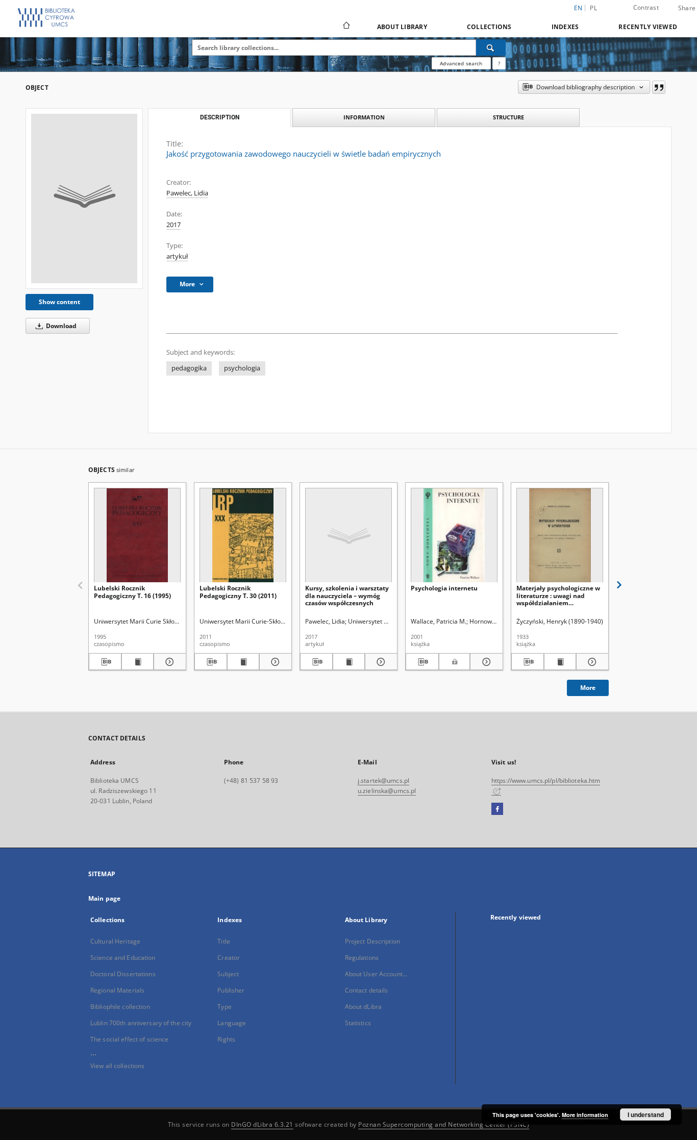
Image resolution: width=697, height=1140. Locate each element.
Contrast (646, 7)
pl (593, 8)
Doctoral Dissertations (123, 974)
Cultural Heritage (115, 941)
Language (231, 1023)
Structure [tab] (508, 117)
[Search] (491, 47)
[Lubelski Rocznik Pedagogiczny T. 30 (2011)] (243, 535)
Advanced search (461, 63)
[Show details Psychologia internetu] (485, 661)
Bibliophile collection (120, 1006)
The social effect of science (129, 1039)
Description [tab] (219, 117)
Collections (489, 26)
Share (686, 8)
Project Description (372, 941)
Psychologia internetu (444, 588)
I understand (646, 1114)
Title (223, 941)
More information (585, 1115)
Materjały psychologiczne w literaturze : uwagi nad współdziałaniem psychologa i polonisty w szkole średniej (558, 595)
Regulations (362, 957)
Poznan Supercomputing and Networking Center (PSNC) (443, 1124)
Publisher (230, 990)
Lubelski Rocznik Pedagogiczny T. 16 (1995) (132, 592)
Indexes (565, 26)
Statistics (358, 1023)
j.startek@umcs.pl (383, 780)
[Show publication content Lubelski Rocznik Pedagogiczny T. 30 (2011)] (243, 661)
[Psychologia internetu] (454, 535)
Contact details (366, 990)
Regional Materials (117, 990)
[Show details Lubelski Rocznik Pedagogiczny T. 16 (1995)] (168, 661)
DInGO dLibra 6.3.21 (262, 1124)
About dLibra (363, 1006)
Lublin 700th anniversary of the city (140, 1023)
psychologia (242, 368)
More (587, 687)
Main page (104, 898)
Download (60, 325)
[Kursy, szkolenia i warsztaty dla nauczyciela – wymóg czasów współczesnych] (348, 535)
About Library (402, 26)
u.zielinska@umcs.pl (387, 790)
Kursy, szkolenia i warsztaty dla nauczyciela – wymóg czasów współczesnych (347, 595)
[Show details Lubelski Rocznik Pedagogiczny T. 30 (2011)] (274, 661)
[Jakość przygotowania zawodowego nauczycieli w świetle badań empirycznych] (84, 198)
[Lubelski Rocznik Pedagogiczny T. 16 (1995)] (137, 535)
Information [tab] (364, 117)
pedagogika (189, 368)
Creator (228, 957)
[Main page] (345, 26)
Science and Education (123, 957)
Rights (226, 1039)
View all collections (117, 1065)
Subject (228, 974)
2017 (173, 224)
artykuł (177, 256)
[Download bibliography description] (105, 661)
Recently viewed (647, 26)
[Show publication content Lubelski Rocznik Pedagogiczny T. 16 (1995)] (138, 661)
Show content (59, 302)
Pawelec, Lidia (187, 193)
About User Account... (376, 974)
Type (224, 1006)
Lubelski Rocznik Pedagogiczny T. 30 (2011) (238, 592)
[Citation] (658, 87)
